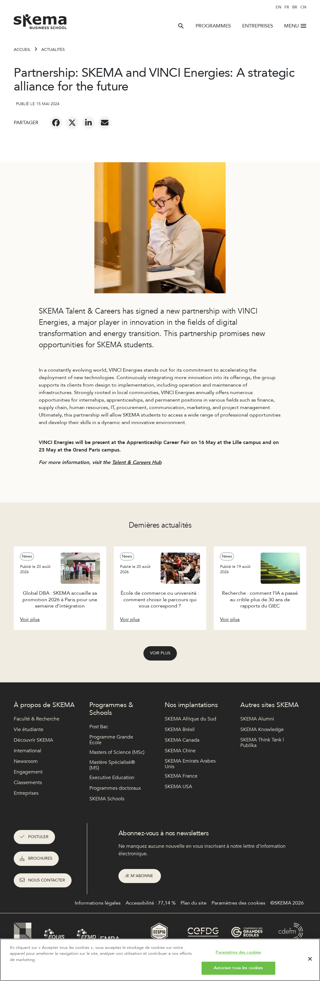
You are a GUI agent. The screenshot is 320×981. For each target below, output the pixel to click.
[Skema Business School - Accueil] (40, 23)
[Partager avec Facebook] (56, 122)
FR (286, 7)
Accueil (22, 49)
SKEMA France (181, 776)
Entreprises (257, 25)
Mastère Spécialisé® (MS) (112, 765)
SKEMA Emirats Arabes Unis (190, 764)
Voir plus (160, 653)
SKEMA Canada (182, 740)
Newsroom (26, 761)
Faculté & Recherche (36, 718)
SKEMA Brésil (180, 729)
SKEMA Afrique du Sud (190, 718)
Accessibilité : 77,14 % (151, 903)
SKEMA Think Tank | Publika (262, 743)
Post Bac (98, 726)
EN (278, 7)
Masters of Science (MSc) (116, 752)
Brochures (40, 858)
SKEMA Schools (106, 798)
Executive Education (111, 777)
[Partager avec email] (104, 122)
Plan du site (194, 903)
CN (303, 7)
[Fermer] (310, 959)
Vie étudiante (28, 729)
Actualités (53, 49)
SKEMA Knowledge (262, 729)
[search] (181, 26)
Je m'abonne (139, 876)
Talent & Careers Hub (137, 462)
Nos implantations (191, 705)
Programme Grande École (111, 740)
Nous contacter (46, 880)
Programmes (213, 25)
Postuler (38, 837)
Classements (28, 782)
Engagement (28, 772)
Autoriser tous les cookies (238, 968)
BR (294, 7)
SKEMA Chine (180, 750)
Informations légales (98, 903)
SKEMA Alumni (257, 718)
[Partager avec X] (72, 122)
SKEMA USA (178, 786)
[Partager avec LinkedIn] (88, 122)
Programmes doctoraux (115, 788)
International (27, 750)
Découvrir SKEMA (33, 740)
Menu (291, 25)
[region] (160, 960)
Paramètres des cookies (238, 952)
